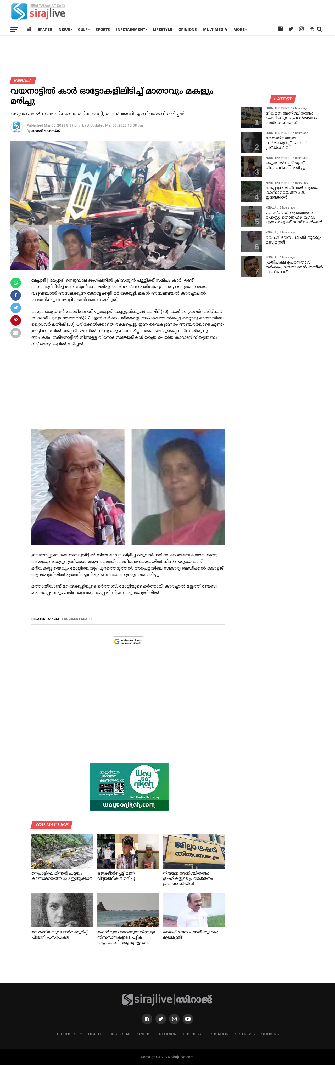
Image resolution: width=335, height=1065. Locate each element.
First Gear (120, 1034)
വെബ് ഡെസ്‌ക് (45, 131)
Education (217, 1034)
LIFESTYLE (162, 29)
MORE (239, 29)
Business (192, 1034)
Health (95, 1034)
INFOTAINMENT (130, 29)
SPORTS (103, 29)
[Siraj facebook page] (147, 1019)
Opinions (270, 1034)
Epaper (45, 29)
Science (145, 1034)
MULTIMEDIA (215, 29)
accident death (78, 619)
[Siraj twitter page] (160, 1019)
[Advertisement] (229, 12)
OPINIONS (187, 29)
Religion (168, 1034)
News (64, 29)
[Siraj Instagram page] (174, 1019)
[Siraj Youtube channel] (188, 1019)
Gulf (83, 29)
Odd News (245, 1034)
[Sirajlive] (167, 1004)
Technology (69, 1034)
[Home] (29, 29)
